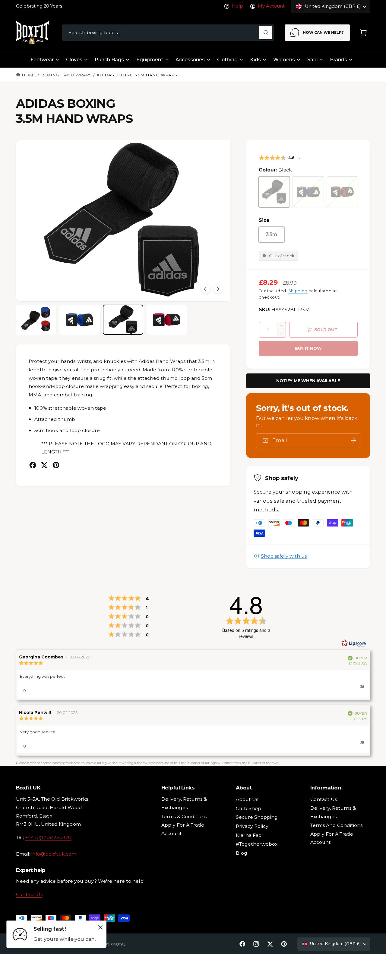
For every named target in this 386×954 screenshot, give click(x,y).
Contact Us (29, 894)
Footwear (42, 59)
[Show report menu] (361, 688)
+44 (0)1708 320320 (48, 837)
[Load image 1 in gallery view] (36, 320)
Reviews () (280, 158)
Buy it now (308, 348)
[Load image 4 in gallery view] (167, 320)
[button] (363, 32)
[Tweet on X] (44, 465)
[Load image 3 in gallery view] (123, 320)
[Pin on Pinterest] (56, 465)
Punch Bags (109, 59)
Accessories (190, 59)
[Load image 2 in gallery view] (79, 320)
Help (237, 6)
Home (29, 74)
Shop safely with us (284, 556)
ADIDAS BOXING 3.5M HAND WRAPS (136, 74)
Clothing (227, 59)
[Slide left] (205, 289)
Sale (312, 59)
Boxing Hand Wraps (66, 74)
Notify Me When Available (308, 380)
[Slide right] (218, 289)
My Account (271, 6)
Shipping (298, 291)
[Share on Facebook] (33, 465)
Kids (255, 59)
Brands (338, 59)
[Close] (100, 927)
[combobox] (168, 32)
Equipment (149, 59)
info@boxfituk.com (53, 854)
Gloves (74, 59)
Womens (284, 59)
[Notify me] (353, 440)
